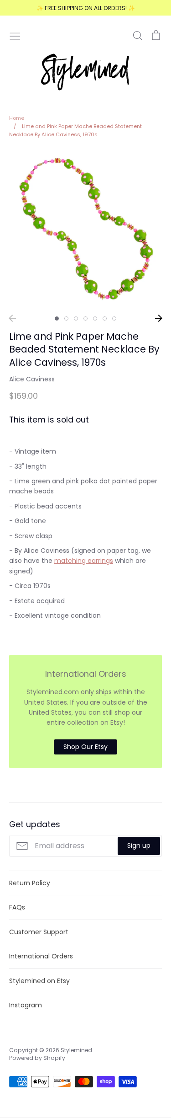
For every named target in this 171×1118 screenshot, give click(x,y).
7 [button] (114, 318)
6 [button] (105, 318)
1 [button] (57, 318)
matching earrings (83, 560)
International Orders (41, 956)
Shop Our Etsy (85, 746)
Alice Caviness (32, 379)
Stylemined (76, 1050)
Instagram (25, 1005)
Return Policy (29, 883)
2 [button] (66, 318)
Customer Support (38, 931)
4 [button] (85, 318)
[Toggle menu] (15, 35)
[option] (85, 229)
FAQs (17, 907)
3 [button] (76, 318)
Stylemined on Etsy (39, 980)
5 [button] (95, 318)
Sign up (138, 845)
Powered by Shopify (37, 1058)
